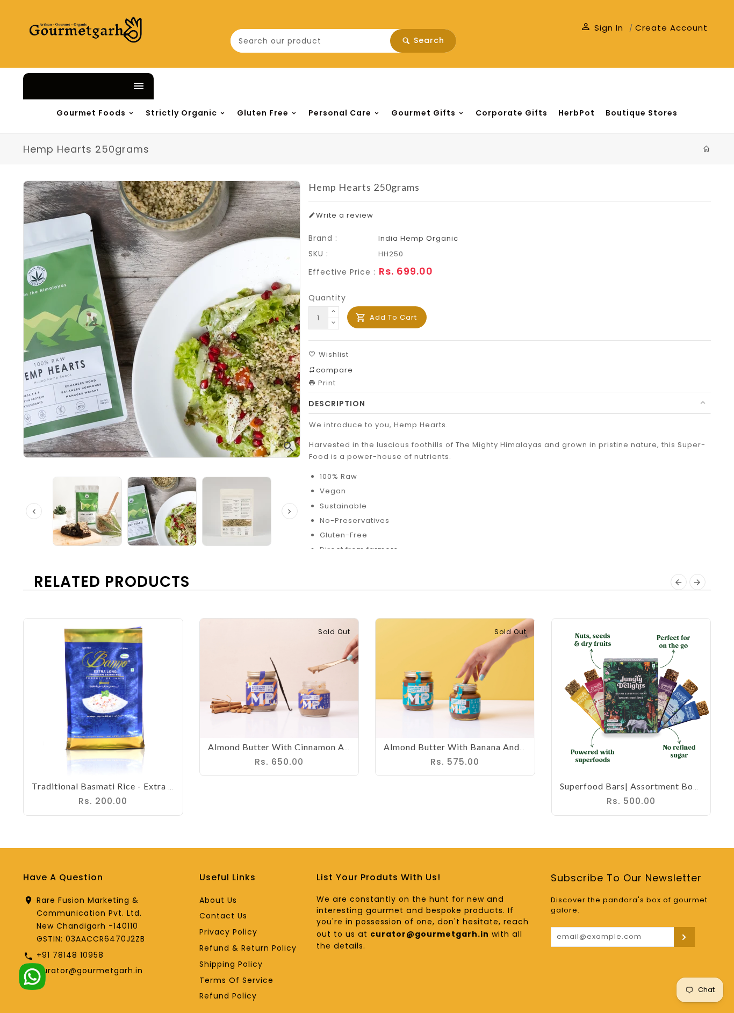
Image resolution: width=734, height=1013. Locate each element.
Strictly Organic (193, 114)
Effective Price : (342, 304)
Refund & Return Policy (248, 980)
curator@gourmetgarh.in (90, 1003)
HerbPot (56, 144)
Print (326, 416)
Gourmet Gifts (510, 114)
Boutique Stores (143, 144)
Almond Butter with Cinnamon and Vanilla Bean (308, 779)
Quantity (327, 330)
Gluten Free (299, 114)
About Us (218, 933)
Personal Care (401, 114)
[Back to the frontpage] (707, 181)
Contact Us (223, 948)
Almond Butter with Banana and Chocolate (474, 779)
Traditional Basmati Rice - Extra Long (110, 819)
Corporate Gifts (621, 114)
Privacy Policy (228, 964)
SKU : (318, 286)
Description (336, 436)
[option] (162, 544)
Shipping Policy (231, 997)
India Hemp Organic (418, 271)
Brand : (322, 270)
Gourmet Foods (77, 114)
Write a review (344, 248)
